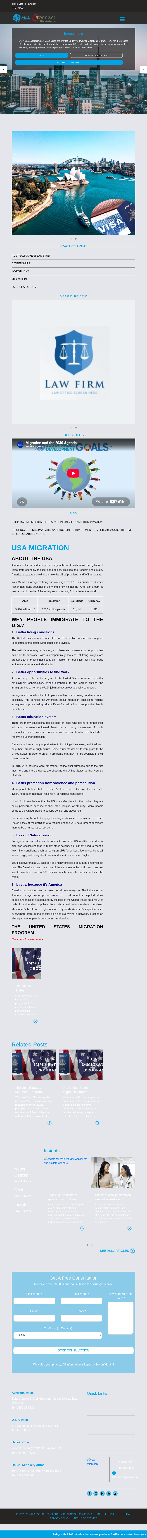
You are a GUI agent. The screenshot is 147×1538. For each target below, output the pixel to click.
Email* (34, 1311)
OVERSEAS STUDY (24, 286)
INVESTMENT (20, 271)
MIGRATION (19, 279)
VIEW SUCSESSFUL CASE (96, 55)
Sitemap (126, 1514)
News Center (95, 1443)
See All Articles (115, 1250)
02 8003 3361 (126, 1462)
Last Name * (81, 1293)
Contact (92, 1450)
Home (91, 1399)
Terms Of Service (85, 1518)
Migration (93, 1412)
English (32, 3)
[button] (67, 109)
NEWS (41, 55)
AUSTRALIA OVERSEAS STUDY (32, 255)
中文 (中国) (18, 7)
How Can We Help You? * (120, 1296)
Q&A (90, 1437)
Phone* (81, 1311)
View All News (22, 1181)
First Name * (34, 1293)
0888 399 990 (126, 1468)
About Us (93, 1406)
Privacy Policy (60, 1518)
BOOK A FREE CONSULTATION (69, 62)
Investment (94, 1418)
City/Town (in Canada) (58, 1328)
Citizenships (95, 1424)
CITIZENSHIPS (21, 263)
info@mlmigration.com (125, 1477)
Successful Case (97, 1431)
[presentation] (3, 69)
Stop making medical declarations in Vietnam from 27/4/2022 (57, 522)
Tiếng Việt (17, 3)
